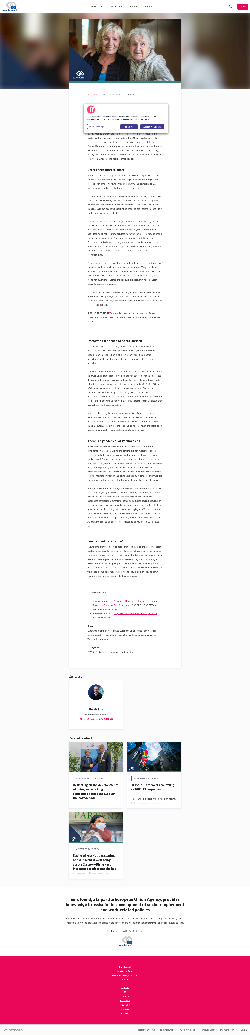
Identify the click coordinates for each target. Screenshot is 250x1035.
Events (133, 6)
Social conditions (148, 634)
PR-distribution (166, 1029)
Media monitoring (145, 1029)
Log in (244, 1029)
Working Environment (98, 639)
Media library (117, 6)
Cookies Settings (96, 126)
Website (125, 988)
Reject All (128, 126)
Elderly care (93, 630)
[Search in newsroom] (231, 6)
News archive (97, 6)
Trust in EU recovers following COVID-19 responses (152, 787)
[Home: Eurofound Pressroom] (9, 6)
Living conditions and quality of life (115, 652)
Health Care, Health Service (117, 634)
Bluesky (125, 1008)
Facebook (125, 1000)
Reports (136, 634)
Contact (148, 6)
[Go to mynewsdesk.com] (13, 1030)
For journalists (207, 1029)
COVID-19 (92, 652)
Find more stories (228, 1029)
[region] (126, 118)
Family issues (149, 630)
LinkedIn (125, 996)
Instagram (125, 1013)
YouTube (125, 1004)
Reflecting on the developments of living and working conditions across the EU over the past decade (95, 791)
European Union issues (131, 630)
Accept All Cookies (152, 126)
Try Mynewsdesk (187, 1029)
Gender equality (95, 634)
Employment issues (109, 630)
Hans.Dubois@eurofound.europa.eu (95, 718)
